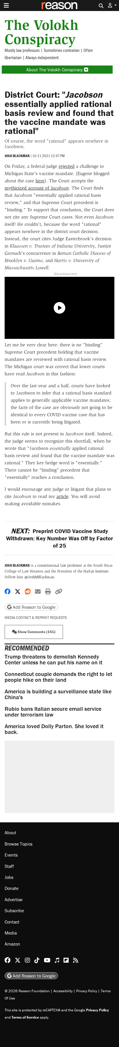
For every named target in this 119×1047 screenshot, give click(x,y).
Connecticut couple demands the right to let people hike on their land (58, 676)
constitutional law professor (59, 565)
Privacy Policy (86, 990)
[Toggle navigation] (6, 5)
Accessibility (62, 990)
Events (11, 855)
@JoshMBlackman (39, 577)
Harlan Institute (95, 571)
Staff (9, 866)
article (62, 496)
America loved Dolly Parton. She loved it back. (54, 728)
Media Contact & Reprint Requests (36, 617)
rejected (67, 166)
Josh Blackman (17, 155)
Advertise (14, 899)
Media (11, 933)
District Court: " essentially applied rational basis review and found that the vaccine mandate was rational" (59, 112)
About (10, 832)
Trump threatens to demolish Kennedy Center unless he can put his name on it (53, 659)
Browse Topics (18, 844)
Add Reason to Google (33, 607)
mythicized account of (37, 188)
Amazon (12, 944)
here (40, 180)
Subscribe (14, 910)
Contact (12, 922)
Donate (11, 888)
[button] (112, 5)
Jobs (9, 877)
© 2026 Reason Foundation (27, 990)
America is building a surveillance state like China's (58, 694)
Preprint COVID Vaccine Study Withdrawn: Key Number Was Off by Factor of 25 (59, 538)
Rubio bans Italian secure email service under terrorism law (53, 711)
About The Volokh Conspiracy (55, 69)
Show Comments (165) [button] (36, 631)
